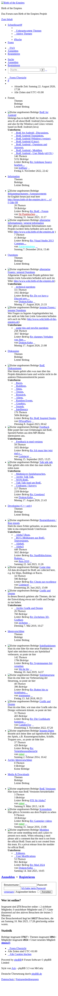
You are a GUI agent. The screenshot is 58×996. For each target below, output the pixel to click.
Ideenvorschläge (16, 631)
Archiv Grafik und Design (29, 608)
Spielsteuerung (46, 675)
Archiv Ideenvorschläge (20, 760)
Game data (44, 567)
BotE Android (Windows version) (33, 138)
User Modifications (26, 856)
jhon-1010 (24, 561)
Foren (11, 42)
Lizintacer (24, 456)
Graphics (20, 403)
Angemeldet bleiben (26, 891)
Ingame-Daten (46, 730)
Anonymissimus (27, 246)
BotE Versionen (47, 788)
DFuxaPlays (25, 421)
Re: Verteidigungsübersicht (25, 750)
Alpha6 (20, 543)
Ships (19, 388)
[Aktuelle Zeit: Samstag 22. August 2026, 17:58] (9, 83)
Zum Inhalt (7, 19)
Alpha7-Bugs (23, 534)
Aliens (19, 397)
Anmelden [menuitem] (13, 51)
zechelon (23, 622)
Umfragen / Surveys (26, 485)
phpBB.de (36, 973)
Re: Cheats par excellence (43, 581)
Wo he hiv (24, 669)
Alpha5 (20, 546)
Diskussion (13, 351)
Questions (13, 255)
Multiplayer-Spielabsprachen (30, 474)
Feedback (44, 427)
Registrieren (14, 65)
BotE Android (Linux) (27, 141)
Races (19, 383)
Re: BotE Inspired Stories (43, 418)
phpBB (18, 959)
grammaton (24, 695)
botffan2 (23, 168)
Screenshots (45, 809)
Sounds (20, 406)
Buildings (21, 386)
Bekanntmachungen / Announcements (27, 193)
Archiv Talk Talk (25, 476)
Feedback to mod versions (29, 441)
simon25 (5, 942)
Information (14, 176)
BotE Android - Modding (29, 150)
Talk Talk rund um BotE (28, 482)
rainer (21, 754)
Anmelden (13, 62)
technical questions (25, 286)
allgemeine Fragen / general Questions (29, 271)
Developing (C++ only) (20, 505)
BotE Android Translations (29, 135)
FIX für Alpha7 (38, 800)
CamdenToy (25, 724)
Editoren (20, 853)
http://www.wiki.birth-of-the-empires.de (34, 231)
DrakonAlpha (26, 301)
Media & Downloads (18, 774)
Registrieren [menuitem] (14, 53)
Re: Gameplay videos (41, 821)
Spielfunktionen (47, 645)
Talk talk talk (46, 462)
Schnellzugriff (15, 24)
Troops (19, 391)
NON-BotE (22, 479)
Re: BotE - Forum (39, 211)
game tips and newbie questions (32, 328)
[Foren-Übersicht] (12, 2)
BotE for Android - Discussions (32, 132)
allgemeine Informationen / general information (29, 221)
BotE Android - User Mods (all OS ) (34, 153)
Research (20, 394)
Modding (44, 829)
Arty (13, 968)
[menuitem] (27, 30)
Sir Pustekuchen (27, 214)
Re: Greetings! (37, 494)
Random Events (24, 400)
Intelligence (22, 409)
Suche (11, 59)
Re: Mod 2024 (37, 865)
